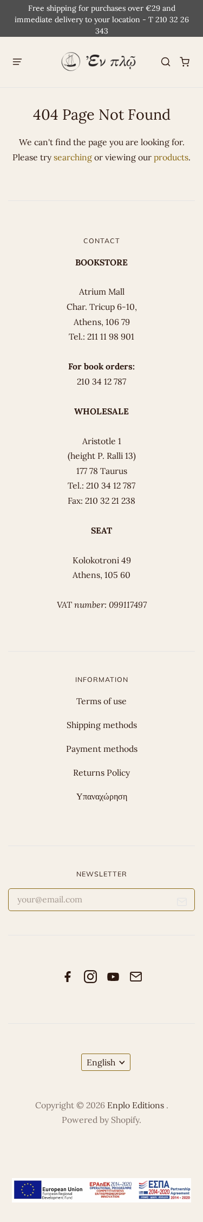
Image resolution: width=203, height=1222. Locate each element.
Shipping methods (102, 724)
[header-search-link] (165, 62)
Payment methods (101, 748)
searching (73, 157)
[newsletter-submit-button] (182, 904)
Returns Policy (101, 772)
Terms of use (101, 701)
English (101, 1062)
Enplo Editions (136, 1105)
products (171, 157)
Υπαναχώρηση (101, 796)
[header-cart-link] (184, 62)
